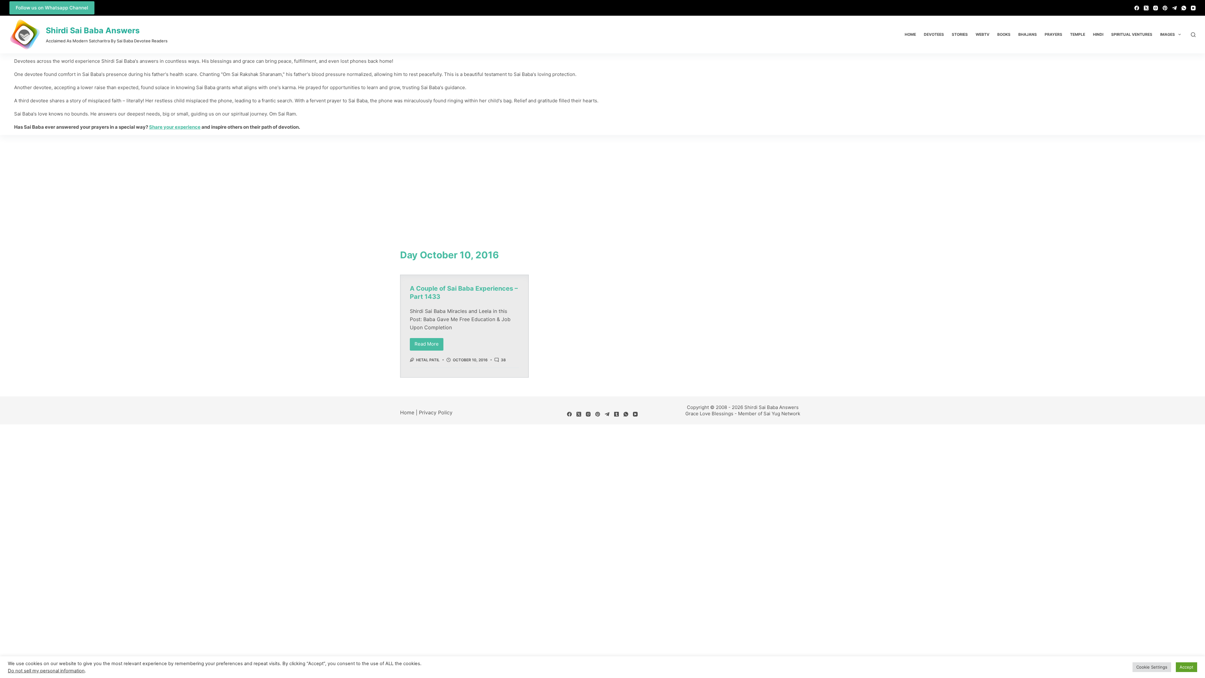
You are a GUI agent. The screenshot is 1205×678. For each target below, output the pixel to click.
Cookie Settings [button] (1151, 667)
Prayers (1053, 34)
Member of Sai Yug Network (769, 414)
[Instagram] (1155, 8)
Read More (429, 342)
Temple (1077, 34)
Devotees (934, 34)
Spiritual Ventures (1131, 34)
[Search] (1193, 34)
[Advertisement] (602, 182)
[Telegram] (1174, 8)
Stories (960, 34)
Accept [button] (1186, 667)
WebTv (982, 34)
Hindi (1098, 34)
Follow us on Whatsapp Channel (52, 8)
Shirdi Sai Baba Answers (93, 30)
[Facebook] (1136, 8)
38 (503, 360)
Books (1003, 34)
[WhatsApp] (1183, 8)
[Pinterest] (1165, 8)
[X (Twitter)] (1146, 8)
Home (910, 34)
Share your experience (175, 127)
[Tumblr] (616, 414)
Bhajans (1027, 34)
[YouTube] (1193, 8)
